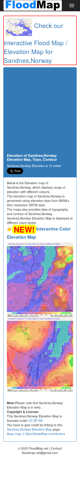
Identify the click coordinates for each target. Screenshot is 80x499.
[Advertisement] (40, 111)
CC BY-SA (35, 420)
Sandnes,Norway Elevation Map (29, 429)
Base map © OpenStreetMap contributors (36, 433)
